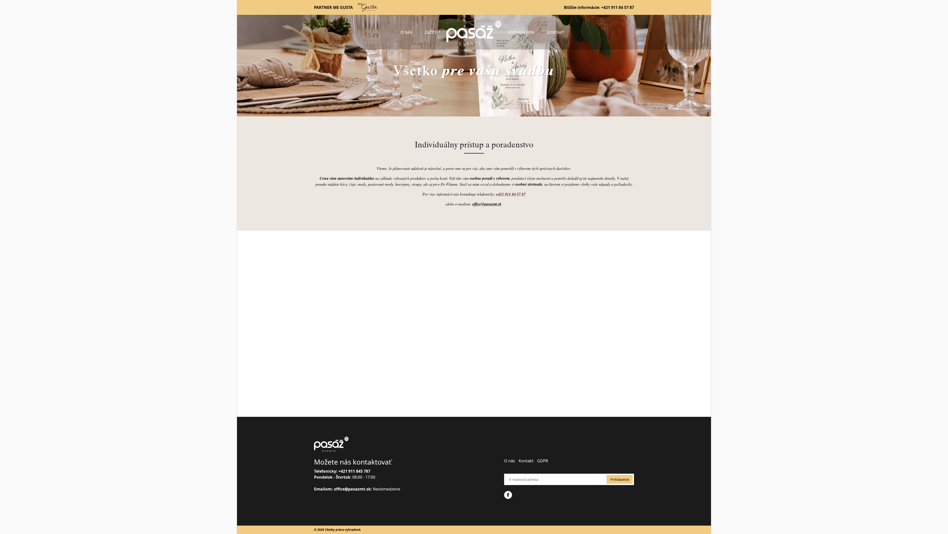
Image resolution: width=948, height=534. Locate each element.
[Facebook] (508, 495)
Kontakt (555, 32)
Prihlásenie (619, 479)
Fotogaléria (521, 32)
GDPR (542, 461)
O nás (406, 32)
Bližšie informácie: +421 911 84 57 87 (599, 7)
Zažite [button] (431, 32)
